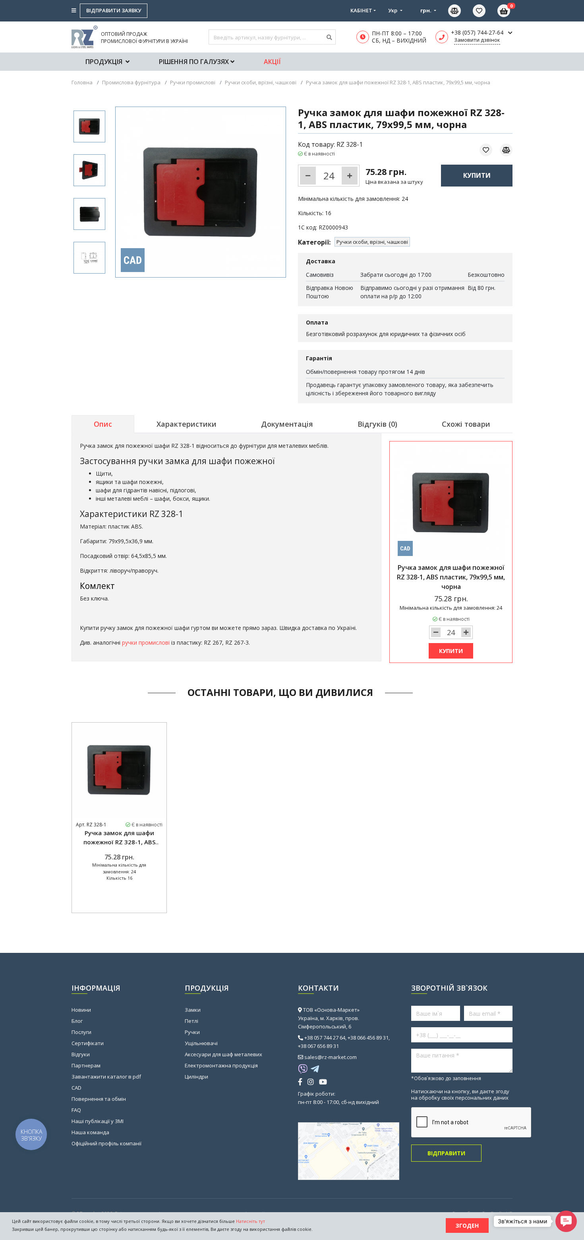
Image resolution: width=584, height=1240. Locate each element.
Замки (193, 1009)
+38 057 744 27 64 (324, 1037)
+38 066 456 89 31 (368, 1037)
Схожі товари (466, 424)
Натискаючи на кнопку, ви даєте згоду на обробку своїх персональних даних (460, 1094)
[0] (485, 10)
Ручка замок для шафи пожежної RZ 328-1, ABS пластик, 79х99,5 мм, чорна (119, 837)
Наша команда (90, 1132)
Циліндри (196, 1076)
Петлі (191, 1020)
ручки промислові (146, 642)
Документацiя (287, 424)
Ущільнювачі (201, 1043)
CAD (76, 1087)
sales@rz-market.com (330, 1057)
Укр (393, 10)
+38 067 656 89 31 (318, 1046)
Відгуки (81, 1054)
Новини (81, 1009)
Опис (103, 424)
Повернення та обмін (99, 1098)
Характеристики (187, 424)
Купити (477, 175)
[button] (566, 1221)
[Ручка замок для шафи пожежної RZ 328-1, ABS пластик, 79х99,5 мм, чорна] (89, 126)
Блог (77, 1020)
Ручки (192, 1032)
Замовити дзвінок (477, 39)
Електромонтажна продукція (221, 1065)
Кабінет (361, 10)
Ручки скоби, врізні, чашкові (372, 241)
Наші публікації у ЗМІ (98, 1121)
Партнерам (86, 1065)
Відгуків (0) (377, 424)
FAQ (76, 1110)
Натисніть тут (250, 1221)
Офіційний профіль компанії (106, 1143)
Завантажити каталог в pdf (106, 1076)
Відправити (446, 1153)
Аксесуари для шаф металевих (223, 1054)
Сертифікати (88, 1043)
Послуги (81, 1032)
